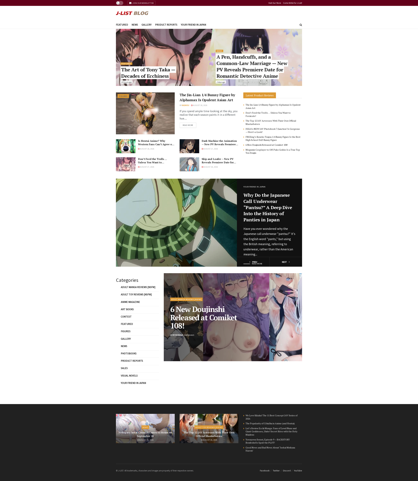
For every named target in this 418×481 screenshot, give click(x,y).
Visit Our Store (274, 2)
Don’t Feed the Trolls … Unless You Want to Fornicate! (152, 162)
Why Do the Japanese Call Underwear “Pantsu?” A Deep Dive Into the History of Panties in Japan (267, 207)
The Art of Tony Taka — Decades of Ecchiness (148, 72)
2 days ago (221, 82)
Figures (123, 96)
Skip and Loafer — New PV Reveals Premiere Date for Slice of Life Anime (218, 162)
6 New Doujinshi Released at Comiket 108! (267, 144)
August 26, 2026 (210, 166)
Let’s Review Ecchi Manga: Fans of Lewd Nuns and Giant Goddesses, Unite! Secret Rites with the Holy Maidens (271, 431)
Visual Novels (129, 375)
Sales (124, 368)
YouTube (298, 470)
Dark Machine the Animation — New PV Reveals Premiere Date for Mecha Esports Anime (219, 146)
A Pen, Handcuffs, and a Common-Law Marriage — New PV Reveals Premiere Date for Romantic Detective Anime (252, 66)
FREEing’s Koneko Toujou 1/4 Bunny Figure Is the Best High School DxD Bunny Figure (273, 138)
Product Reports (166, 24)
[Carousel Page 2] (298, 314)
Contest (126, 316)
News (135, 24)
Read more (188, 125)
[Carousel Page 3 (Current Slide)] (298, 317)
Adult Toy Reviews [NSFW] (136, 294)
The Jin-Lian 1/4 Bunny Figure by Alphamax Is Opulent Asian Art (207, 97)
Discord (287, 470)
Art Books (127, 309)
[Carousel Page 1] (298, 310)
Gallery (147, 24)
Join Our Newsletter (143, 3)
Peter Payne (178, 335)
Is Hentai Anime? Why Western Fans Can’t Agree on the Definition (156, 144)
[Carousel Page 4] (298, 321)
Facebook (265, 470)
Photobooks (129, 353)
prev (254, 261)
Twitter (276, 470)
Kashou (185, 105)
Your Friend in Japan (193, 24)
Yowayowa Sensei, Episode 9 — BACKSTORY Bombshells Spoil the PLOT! (268, 441)
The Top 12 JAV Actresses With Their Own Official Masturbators (209, 434)
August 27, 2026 (210, 148)
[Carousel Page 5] (298, 324)
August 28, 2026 (200, 105)
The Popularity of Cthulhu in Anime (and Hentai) (270, 423)
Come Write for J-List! (292, 2)
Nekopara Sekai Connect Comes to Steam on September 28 (145, 434)
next (284, 261)
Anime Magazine (130, 301)
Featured (122, 24)
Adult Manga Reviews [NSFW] (138, 287)
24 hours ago (126, 82)
